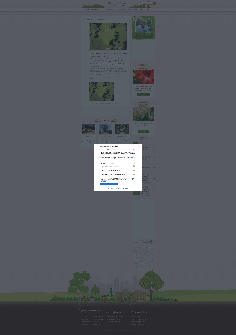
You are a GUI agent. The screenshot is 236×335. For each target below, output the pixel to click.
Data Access (118, 188)
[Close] (139, 147)
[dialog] (118, 167)
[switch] (133, 166)
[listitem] (118, 163)
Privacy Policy (125, 188)
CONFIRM (109, 183)
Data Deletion (111, 188)
